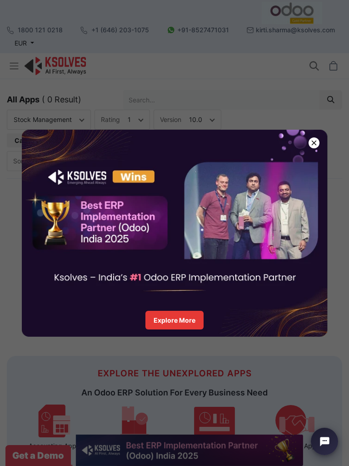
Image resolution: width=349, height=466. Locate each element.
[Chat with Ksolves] (324, 441)
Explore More (174, 320)
